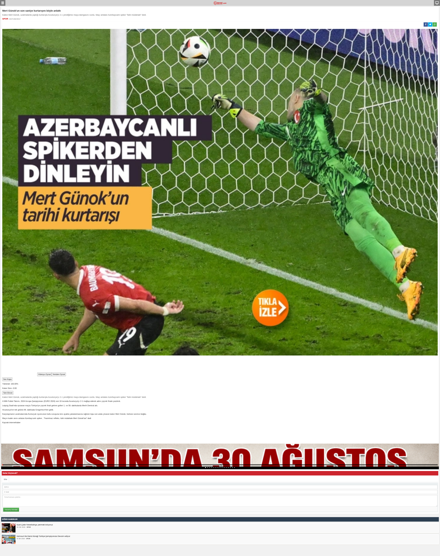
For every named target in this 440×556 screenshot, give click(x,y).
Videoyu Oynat (44, 374)
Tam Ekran (7, 393)
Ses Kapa (7, 379)
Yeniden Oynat (59, 374)
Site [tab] (5, 479)
